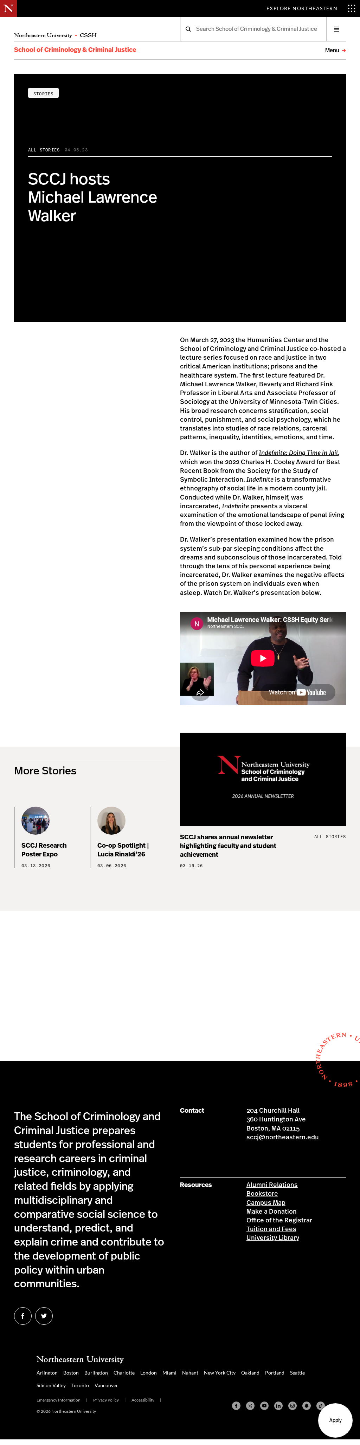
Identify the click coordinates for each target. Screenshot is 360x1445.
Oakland (250, 1373)
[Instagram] (292, 1406)
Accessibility (142, 1400)
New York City (220, 1373)
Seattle (297, 1373)
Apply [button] (335, 1420)
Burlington (96, 1373)
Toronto (80, 1385)
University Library (272, 1238)
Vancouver (106, 1385)
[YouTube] (264, 1406)
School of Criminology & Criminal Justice (75, 50)
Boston (71, 1373)
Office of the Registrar (279, 1220)
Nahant (190, 1373)
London (148, 1373)
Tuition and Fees (271, 1229)
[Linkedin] (278, 1406)
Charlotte (124, 1373)
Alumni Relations (272, 1185)
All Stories (44, 149)
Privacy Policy (106, 1400)
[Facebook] (236, 1406)
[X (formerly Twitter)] (250, 1406)
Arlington (47, 1373)
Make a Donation (271, 1212)
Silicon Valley (51, 1385)
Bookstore (262, 1194)
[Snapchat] (306, 1406)
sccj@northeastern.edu (282, 1137)
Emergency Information (59, 1400)
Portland (274, 1373)
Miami (169, 1373)
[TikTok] (320, 1406)
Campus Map (265, 1203)
